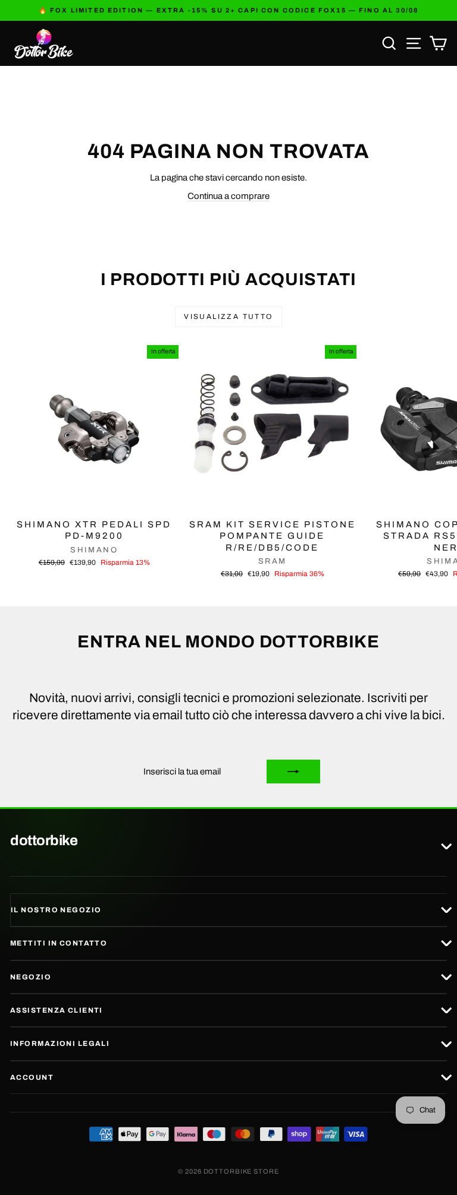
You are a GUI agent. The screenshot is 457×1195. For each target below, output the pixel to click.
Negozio (30, 977)
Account (32, 1077)
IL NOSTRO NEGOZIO (56, 910)
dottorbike (43, 841)
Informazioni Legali (59, 1043)
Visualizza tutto (228, 316)
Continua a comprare (228, 196)
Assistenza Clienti (56, 1010)
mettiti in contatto (58, 943)
